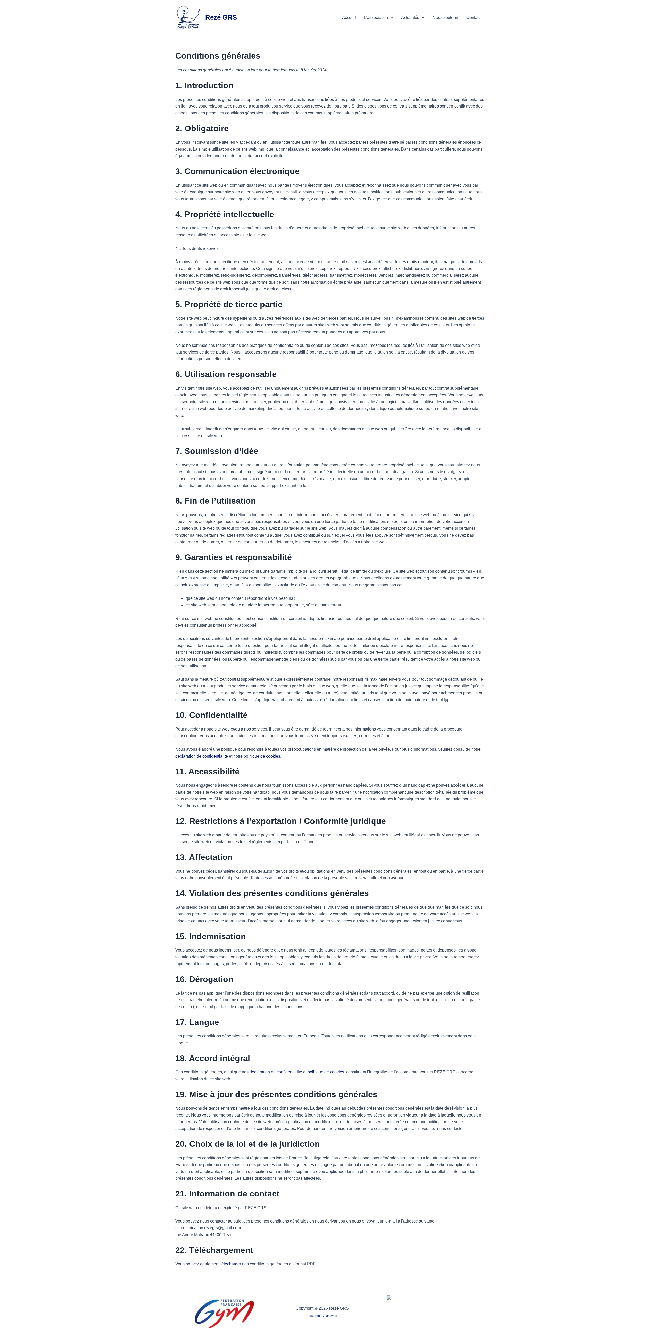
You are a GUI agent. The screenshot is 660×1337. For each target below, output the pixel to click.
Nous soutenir (445, 17)
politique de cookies (262, 756)
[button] (390, 17)
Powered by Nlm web (322, 1316)
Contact (473, 17)
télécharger (230, 1264)
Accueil (349, 17)
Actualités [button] (410, 17)
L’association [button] (376, 17)
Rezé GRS (221, 17)
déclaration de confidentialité (201, 756)
